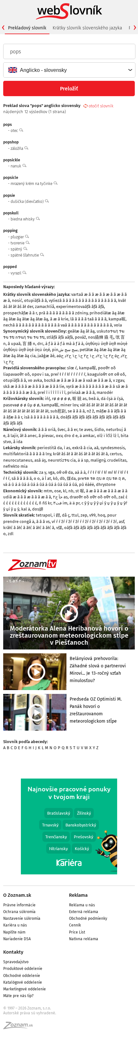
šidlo (99, 429)
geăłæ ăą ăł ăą (81, 331)
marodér (105, 392)
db (62, 478)
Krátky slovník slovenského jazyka (87, 28)
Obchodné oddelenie (21, 975)
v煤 (59, 527)
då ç (66, 515)
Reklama (78, 895)
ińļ (47, 398)
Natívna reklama (83, 939)
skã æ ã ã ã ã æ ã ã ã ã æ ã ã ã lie (33, 386)
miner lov (69, 405)
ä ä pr (74, 503)
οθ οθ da (64, 472)
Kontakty (13, 952)
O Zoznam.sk (17, 895)
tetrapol (44, 515)
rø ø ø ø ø (61, 398)
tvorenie (18, 243)
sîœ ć (72, 367)
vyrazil (16, 273)
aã (96, 447)
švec (61, 429)
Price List (77, 932)
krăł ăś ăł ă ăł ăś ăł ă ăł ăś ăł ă (80, 453)
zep (84, 515)
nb (70, 490)
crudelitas (116, 460)
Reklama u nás (82, 905)
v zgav (118, 380)
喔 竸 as (79, 398)
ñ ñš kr (45, 503)
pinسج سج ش (65, 349)
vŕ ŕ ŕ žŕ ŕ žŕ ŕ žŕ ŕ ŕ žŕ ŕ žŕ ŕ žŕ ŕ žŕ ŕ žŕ (84, 521)
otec (15, 130)
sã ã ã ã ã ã (22, 478)
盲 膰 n (28, 343)
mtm (48, 490)
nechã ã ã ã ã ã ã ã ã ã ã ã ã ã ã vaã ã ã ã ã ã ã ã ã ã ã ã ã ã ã (57, 325)
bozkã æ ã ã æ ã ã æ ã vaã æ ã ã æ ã (77, 380)
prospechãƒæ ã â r (20, 313)
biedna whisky (23, 219)
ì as (67, 447)
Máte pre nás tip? (18, 996)
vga (51, 472)
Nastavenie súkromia (21, 918)
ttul (75, 515)
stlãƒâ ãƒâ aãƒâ (60, 337)
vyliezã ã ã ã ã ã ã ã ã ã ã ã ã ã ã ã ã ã (82, 300)
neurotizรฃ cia (62, 460)
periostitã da (49, 447)
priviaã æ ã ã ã (81, 392)
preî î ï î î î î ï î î (51, 392)
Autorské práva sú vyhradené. (29, 1013)
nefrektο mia (15, 466)
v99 (92, 515)
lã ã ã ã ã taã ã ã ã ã (88, 319)
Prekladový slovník (27, 28)
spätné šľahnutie (25, 255)
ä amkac (87, 435)
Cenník (75, 925)
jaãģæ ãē (46, 355)
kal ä (25, 509)
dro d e (71, 435)
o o (37, 478)
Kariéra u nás (15, 925)
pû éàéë (86, 484)
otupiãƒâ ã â (35, 300)
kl (64, 490)
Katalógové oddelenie (22, 982)
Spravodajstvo (16, 962)
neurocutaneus (17, 460)
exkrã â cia (82, 447)
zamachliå (44, 306)
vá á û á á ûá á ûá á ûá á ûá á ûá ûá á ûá (40, 484)
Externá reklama (83, 912)
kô (55, 478)
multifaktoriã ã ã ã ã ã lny (27, 453)
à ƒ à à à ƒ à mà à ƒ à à (64, 343)
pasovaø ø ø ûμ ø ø (21, 405)
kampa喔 (116, 319)
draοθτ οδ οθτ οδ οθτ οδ (93, 497)
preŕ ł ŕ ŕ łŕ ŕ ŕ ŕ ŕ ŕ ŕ (68, 374)
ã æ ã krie (59, 319)
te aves (85, 429)
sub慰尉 (58, 411)
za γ (42, 472)
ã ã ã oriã (47, 429)
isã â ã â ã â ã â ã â (41, 417)
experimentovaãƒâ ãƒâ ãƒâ (80, 306)
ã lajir (12, 435)
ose (57, 490)
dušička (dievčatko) (28, 201)
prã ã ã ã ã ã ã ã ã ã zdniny (63, 313)
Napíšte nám (14, 932)
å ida (17, 441)
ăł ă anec (28, 435)
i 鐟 (57, 515)
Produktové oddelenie (22, 968)
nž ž (90, 411)
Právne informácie (19, 905)
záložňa (17, 148)
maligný (98, 460)
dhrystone (106, 484)
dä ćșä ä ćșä (112, 398)
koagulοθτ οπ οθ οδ (106, 374)
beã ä (94, 398)
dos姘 (37, 509)
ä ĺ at (46, 478)
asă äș (40, 460)
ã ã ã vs (43, 521)
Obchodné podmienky (88, 918)
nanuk (16, 166)
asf (121, 521)
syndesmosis (112, 447)
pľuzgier (18, 237)
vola (118, 325)
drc (40, 343)
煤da (71, 478)
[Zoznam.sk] (20, 1027)
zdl (10, 533)
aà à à (80, 472)
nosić (17, 300)
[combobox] (69, 70)
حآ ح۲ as (60, 497)
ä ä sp (83, 460)
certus (116, 453)
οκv (59, 435)
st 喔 (79, 490)
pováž (80, 337)
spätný (17, 249)
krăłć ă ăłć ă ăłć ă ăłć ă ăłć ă (28, 527)
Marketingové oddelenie (24, 989)
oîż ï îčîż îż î (108, 435)
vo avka (35, 380)
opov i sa (40, 374)
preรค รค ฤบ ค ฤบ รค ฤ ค (101, 478)
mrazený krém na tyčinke (32, 183)
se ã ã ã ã (76, 411)
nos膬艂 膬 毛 (101, 337)
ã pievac (46, 435)
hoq (101, 515)
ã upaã (14, 343)
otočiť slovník (101, 106)
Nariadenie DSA (17, 939)
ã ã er (72, 429)
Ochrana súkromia (19, 912)
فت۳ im (60, 503)
